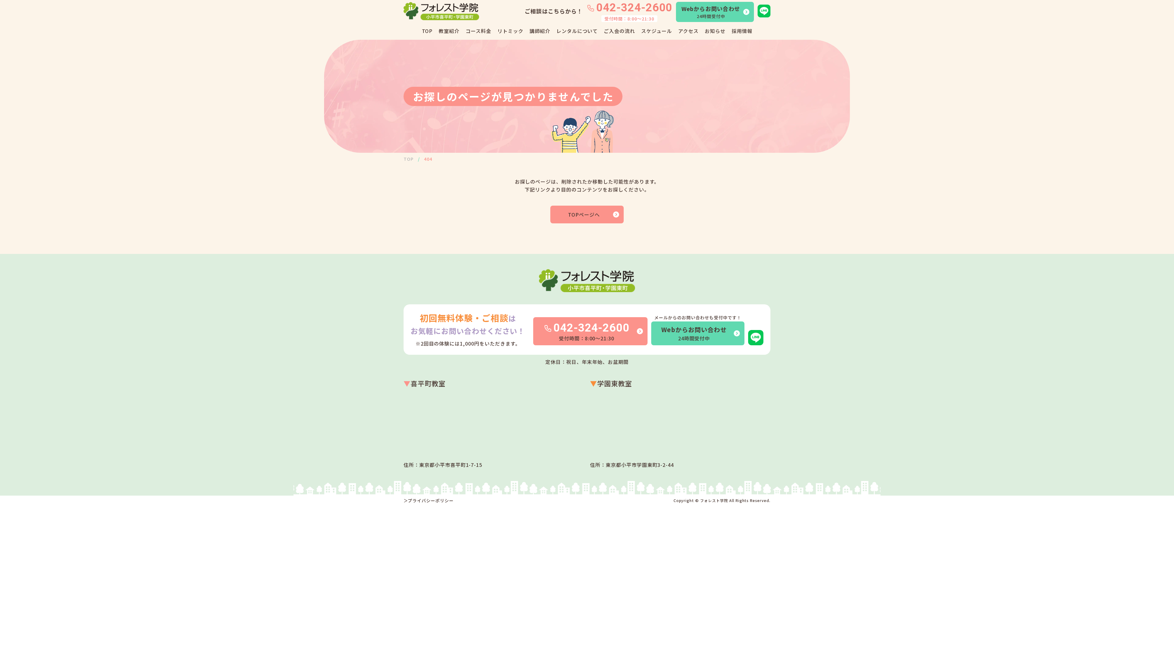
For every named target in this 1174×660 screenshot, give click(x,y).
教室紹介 (449, 31)
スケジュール (656, 31)
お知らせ (715, 31)
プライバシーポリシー (431, 500)
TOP (427, 31)
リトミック (510, 31)
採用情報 (742, 31)
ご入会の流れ (619, 31)
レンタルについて (577, 31)
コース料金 (478, 31)
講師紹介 (540, 31)
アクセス (688, 31)
